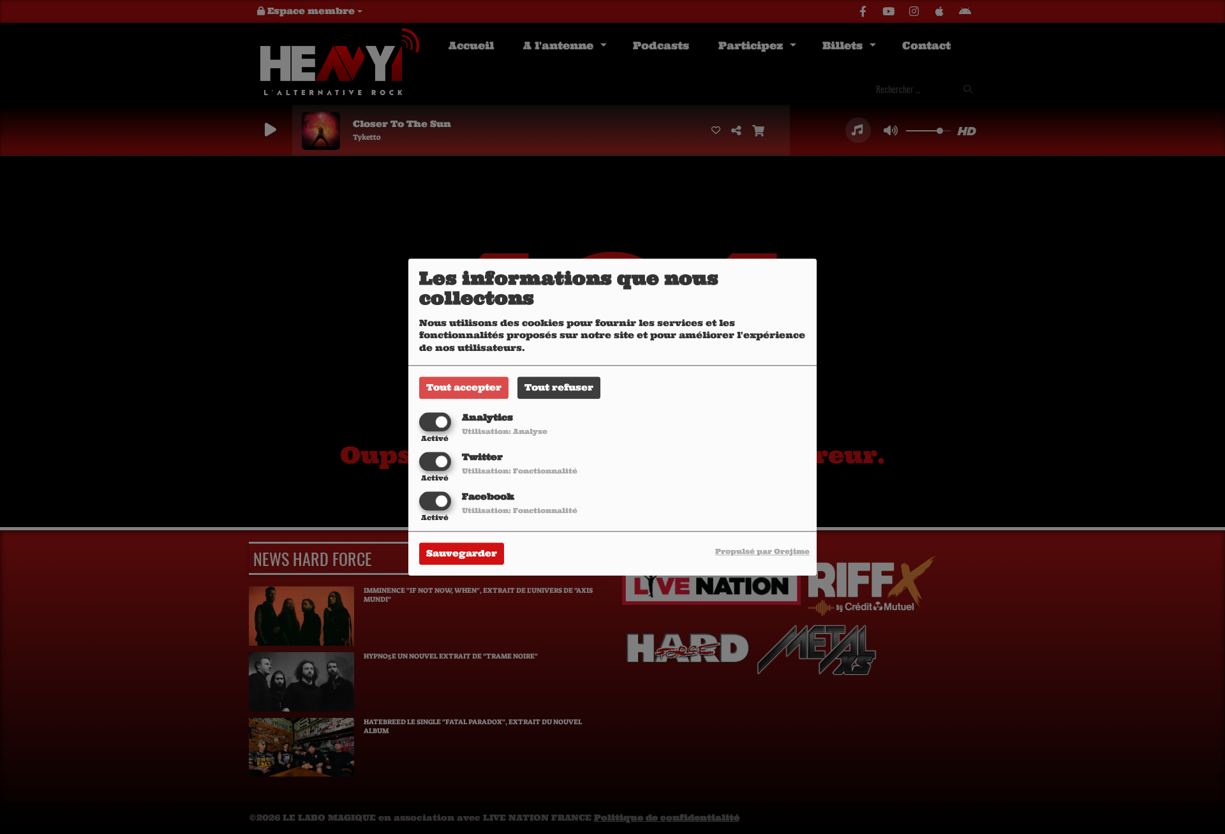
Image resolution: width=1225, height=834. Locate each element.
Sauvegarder (461, 553)
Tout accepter (463, 388)
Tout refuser (558, 388)
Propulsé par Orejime (762, 551)
